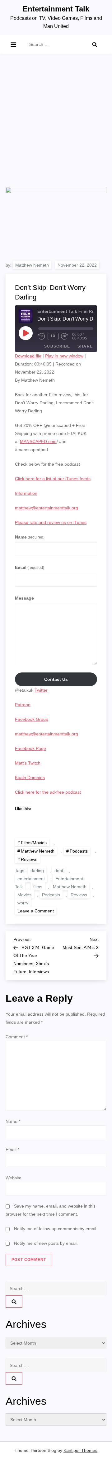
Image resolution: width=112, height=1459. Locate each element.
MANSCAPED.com (38, 441)
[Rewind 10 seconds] (41, 336)
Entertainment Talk (56, 9)
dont (58, 870)
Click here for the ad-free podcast (48, 792)
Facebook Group (31, 719)
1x (53, 336)
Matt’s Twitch (27, 763)
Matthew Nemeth (32, 265)
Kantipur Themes (80, 1450)
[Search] (94, 44)
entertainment (31, 878)
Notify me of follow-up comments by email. (55, 1228)
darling (37, 870)
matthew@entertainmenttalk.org (46, 507)
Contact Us (56, 679)
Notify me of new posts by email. (46, 1243)
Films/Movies (34, 842)
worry (22, 902)
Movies (24, 894)
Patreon (22, 704)
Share (85, 346)
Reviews (29, 859)
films (37, 886)
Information (26, 493)
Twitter (41, 690)
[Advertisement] (56, 128)
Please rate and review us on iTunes (50, 522)
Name (29, 536)
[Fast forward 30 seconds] (66, 336)
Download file (28, 355)
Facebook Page (30, 748)
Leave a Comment (36, 911)
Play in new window (64, 355)
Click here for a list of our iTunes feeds (53, 478)
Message (24, 598)
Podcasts (79, 851)
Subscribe (57, 346)
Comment (17, 1036)
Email (29, 567)
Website (13, 1177)
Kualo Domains (30, 777)
